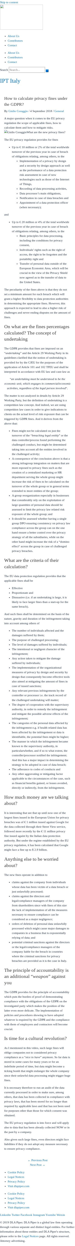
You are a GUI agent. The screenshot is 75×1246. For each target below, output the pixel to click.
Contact (12, 45)
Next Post (37, 1164)
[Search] (47, 70)
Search (4, 69)
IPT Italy (10, 81)
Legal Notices (16, 1176)
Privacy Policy (16, 1181)
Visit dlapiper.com (18, 1186)
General (59, 111)
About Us (13, 36)
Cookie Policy (16, 1172)
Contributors (15, 40)
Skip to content (9, 2)
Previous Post (38, 1160)
